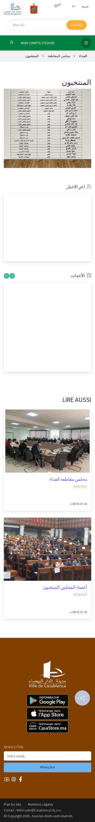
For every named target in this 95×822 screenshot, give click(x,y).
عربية (85, 6)
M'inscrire (47, 767)
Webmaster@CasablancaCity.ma (38, 810)
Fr (73, 6)
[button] (7, 225)
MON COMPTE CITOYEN (37, 43)
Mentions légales (40, 804)
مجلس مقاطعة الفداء (68, 479)
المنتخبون (32, 56)
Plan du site (12, 804)
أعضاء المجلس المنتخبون (65, 587)
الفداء (82, 56)
